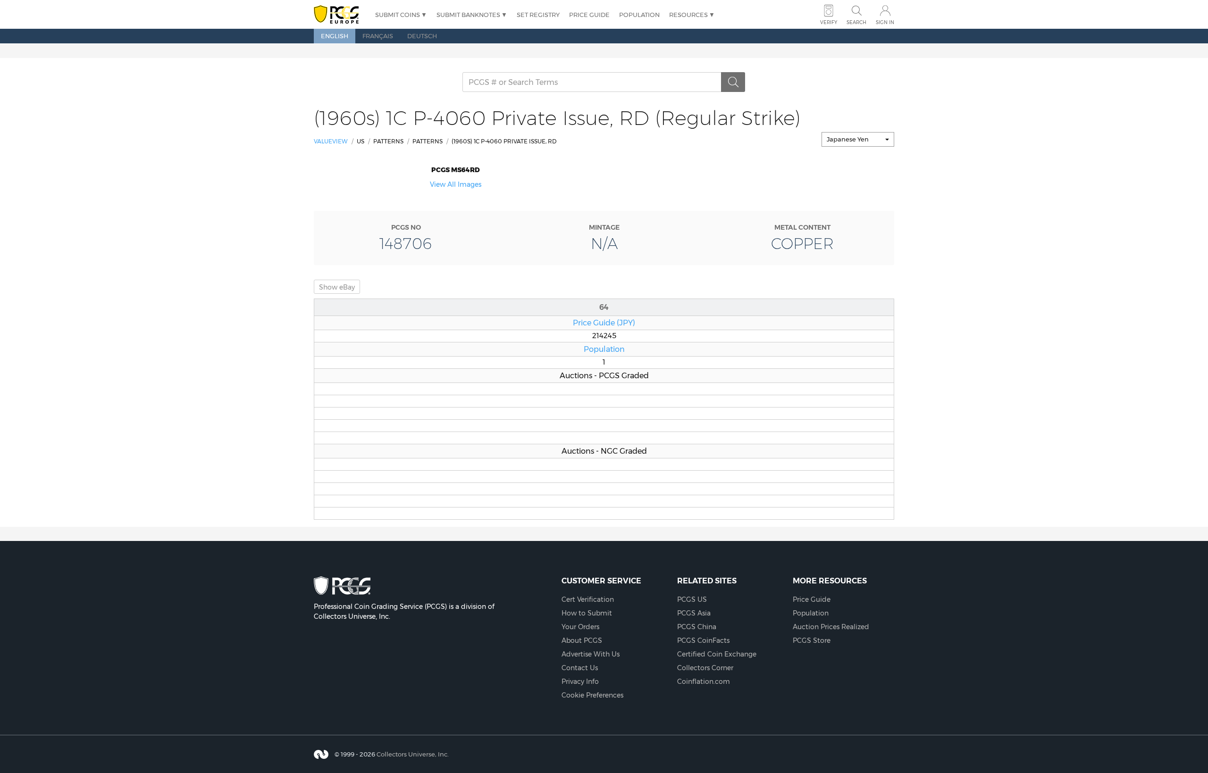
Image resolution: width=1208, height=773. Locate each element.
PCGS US (692, 599)
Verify (828, 22)
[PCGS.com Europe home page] (340, 15)
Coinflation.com (703, 681)
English (334, 36)
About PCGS (582, 640)
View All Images (455, 184)
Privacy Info (580, 681)
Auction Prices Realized (831, 627)
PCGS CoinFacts (703, 640)
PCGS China (696, 627)
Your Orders (580, 627)
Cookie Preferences (592, 695)
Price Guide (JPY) (604, 322)
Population (639, 14)
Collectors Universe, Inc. (413, 754)
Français (377, 36)
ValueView (331, 141)
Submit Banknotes (468, 14)
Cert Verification (588, 599)
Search (856, 22)
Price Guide (589, 14)
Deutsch (422, 36)
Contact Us (580, 668)
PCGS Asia (694, 613)
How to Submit (587, 613)
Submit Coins (397, 14)
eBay (337, 287)
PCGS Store (811, 640)
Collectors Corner (705, 668)
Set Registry (538, 14)
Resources (688, 14)
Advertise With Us (591, 654)
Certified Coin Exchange (716, 654)
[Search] (733, 82)
